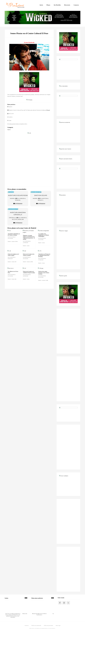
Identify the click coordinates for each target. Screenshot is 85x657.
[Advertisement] (29, 146)
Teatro (9, 129)
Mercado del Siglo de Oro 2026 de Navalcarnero (39, 614)
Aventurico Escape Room (18, 195)
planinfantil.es (15, 5)
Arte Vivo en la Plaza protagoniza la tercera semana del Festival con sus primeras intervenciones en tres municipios (12, 615)
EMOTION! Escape (40, 195)
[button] (26, 598)
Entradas (18, 203)
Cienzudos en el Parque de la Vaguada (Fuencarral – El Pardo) (44, 255)
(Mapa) (48, 110)
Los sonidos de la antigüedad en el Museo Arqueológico (43, 235)
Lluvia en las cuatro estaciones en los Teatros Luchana (43, 273)
